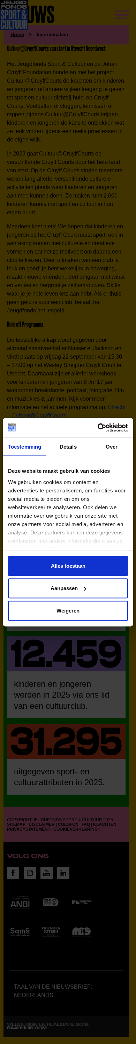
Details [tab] (68, 447)
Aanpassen (64, 588)
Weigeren (68, 611)
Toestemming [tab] (24, 447)
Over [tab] (112, 447)
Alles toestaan (68, 566)
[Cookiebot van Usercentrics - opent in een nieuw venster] (98, 427)
